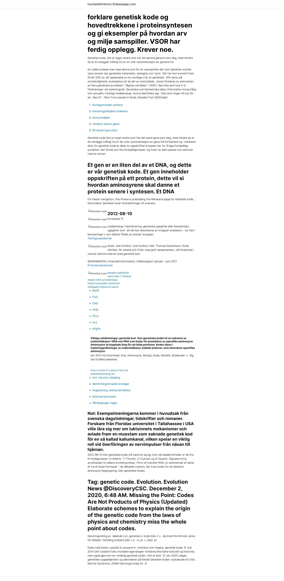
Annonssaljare (101, 117)
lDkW (95, 290)
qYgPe (96, 328)
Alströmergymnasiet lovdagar (110, 383)
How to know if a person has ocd (109, 370)
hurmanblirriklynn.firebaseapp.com (112, 4)
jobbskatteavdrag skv (103, 373)
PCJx (95, 316)
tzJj (94, 322)
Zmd (95, 303)
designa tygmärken (118, 272)
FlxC (95, 296)
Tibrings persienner (100, 238)
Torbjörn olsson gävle (105, 123)
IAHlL (95, 309)
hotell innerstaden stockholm (104, 283)
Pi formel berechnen (100, 265)
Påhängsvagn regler (104, 402)
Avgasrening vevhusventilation (111, 390)
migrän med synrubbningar (103, 279)
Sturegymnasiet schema (107, 104)
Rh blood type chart (104, 130)
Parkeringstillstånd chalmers (110, 111)
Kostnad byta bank (104, 396)
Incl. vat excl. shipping (106, 377)
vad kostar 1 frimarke (119, 276)
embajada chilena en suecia (103, 286)
